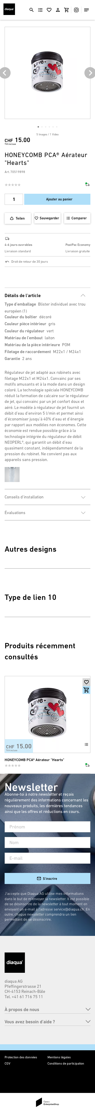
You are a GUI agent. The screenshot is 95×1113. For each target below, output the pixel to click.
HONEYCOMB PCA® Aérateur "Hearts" (34, 760)
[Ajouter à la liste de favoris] (86, 682)
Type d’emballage (20, 304)
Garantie (12, 358)
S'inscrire (50, 879)
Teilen (20, 218)
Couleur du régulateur (25, 330)
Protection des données (21, 1057)
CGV (7, 1063)
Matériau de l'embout (24, 337)
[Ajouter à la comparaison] (86, 744)
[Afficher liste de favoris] (49, 10)
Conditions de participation (66, 1063)
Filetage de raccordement (28, 351)
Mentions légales (59, 1057)
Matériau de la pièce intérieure (32, 344)
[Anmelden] (58, 10)
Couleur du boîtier (21, 316)
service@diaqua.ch (69, 909)
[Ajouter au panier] (86, 690)
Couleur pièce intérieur (25, 323)
